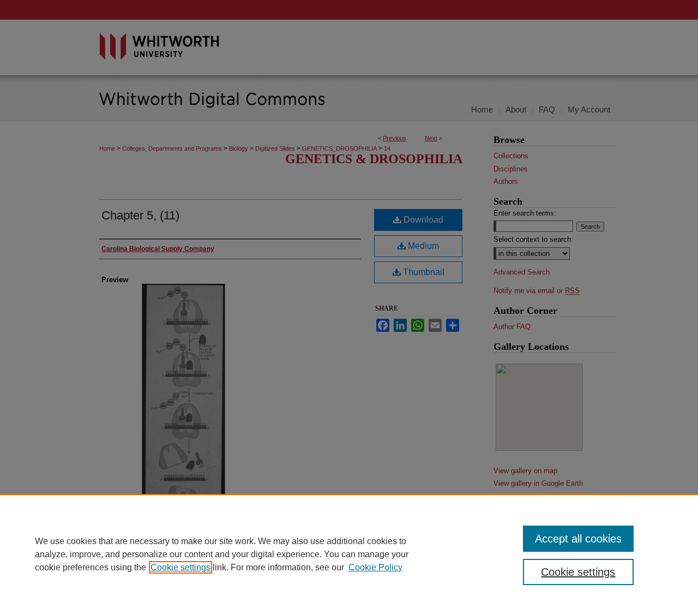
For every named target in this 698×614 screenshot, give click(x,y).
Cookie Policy (375, 567)
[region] (349, 554)
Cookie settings (180, 567)
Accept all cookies (578, 539)
